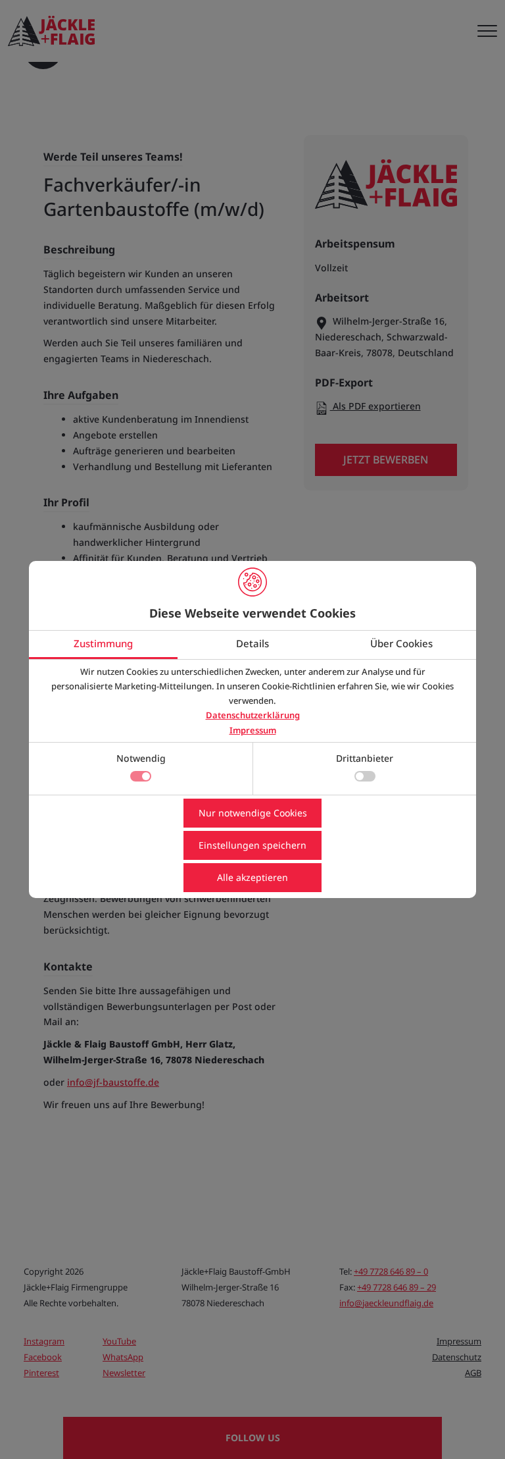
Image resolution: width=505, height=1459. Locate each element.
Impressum (252, 730)
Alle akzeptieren (252, 877)
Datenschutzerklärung (253, 715)
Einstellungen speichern (252, 845)
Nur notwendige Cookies (253, 813)
